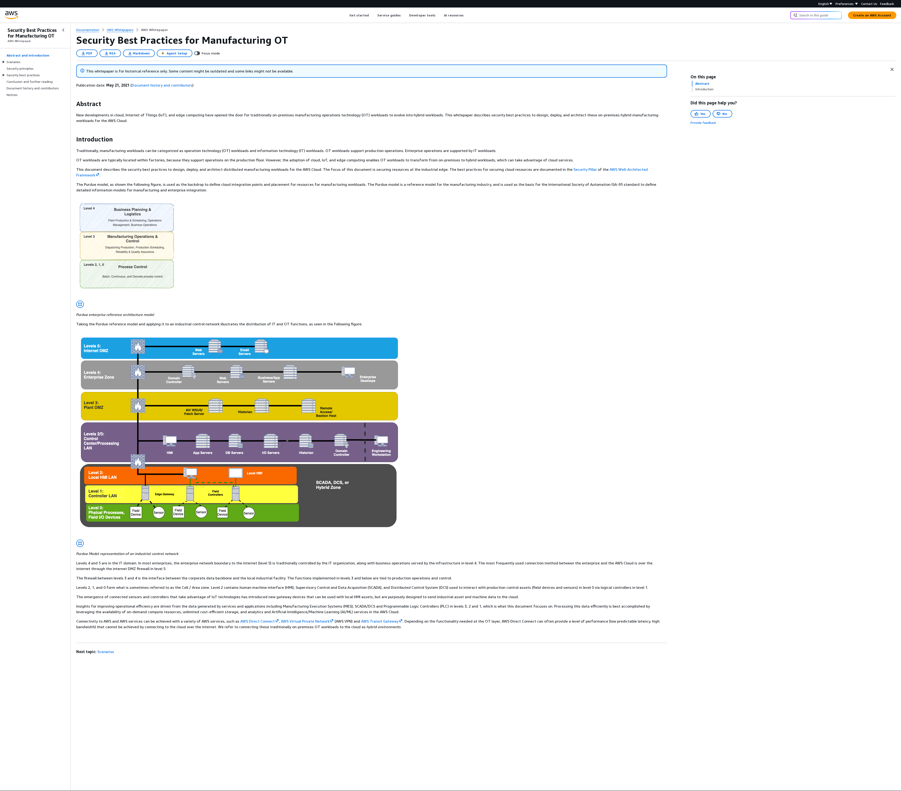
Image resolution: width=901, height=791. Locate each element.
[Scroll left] (346, 15)
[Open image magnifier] (80, 304)
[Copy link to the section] (72, 104)
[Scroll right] (467, 15)
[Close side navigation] (63, 30)
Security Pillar (585, 169)
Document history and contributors (162, 85)
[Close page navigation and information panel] (892, 69)
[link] (154, 29)
